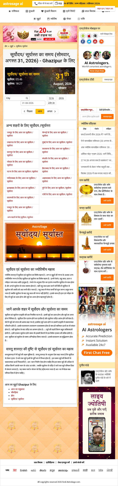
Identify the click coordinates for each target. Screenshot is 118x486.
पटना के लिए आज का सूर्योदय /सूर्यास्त (22, 171)
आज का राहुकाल (17, 389)
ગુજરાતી (75, 470)
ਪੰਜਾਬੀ (110, 470)
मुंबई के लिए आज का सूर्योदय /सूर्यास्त (57, 142)
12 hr (51, 98)
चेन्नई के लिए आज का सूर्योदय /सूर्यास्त (55, 134)
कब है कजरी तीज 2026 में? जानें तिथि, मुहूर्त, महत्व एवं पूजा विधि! (98, 134)
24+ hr (51, 102)
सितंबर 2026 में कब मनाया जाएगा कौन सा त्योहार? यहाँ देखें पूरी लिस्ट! (98, 173)
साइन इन (100, 8)
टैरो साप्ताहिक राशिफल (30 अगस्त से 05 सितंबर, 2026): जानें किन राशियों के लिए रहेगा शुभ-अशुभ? (98, 141)
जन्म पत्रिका (80, 3)
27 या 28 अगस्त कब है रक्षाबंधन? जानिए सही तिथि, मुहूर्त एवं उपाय (98, 160)
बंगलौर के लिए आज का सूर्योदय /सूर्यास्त (55, 160)
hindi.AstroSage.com (71, 482)
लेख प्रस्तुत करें (64, 462)
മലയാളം (63, 470)
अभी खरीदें (107, 200)
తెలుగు (43, 470)
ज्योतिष (52, 18)
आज (40, 111)
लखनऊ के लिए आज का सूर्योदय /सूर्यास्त (21, 144)
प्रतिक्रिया (50, 462)
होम (6, 46)
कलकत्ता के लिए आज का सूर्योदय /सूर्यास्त (56, 150)
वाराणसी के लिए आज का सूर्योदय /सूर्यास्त (20, 199)
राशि (81, 18)
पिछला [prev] (30, 111)
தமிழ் (33, 470)
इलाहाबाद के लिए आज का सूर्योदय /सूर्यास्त (21, 190)
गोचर (67, 18)
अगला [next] (50, 111)
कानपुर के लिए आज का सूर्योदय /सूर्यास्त (20, 154)
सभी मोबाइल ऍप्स (106, 34)
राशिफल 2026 (93, 3)
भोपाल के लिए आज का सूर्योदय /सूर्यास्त (20, 163)
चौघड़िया (14, 392)
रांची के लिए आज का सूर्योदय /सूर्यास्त (57, 194)
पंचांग (97, 129)
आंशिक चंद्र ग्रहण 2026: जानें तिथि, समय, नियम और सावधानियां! (98, 154)
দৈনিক (101, 470)
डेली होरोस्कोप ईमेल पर (107, 110)
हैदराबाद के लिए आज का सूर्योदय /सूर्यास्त (56, 170)
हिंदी (14, 470)
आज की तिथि (67, 3)
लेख (84, 129)
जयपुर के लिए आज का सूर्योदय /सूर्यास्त (20, 134)
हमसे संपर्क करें (78, 462)
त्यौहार (108, 129)
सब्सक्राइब (108, 79)
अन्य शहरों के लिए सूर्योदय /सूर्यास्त (20, 217)
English (23, 470)
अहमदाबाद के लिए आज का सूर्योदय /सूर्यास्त (57, 180)
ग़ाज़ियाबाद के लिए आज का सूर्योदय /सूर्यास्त (21, 180)
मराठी (85, 470)
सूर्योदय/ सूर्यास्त (17, 399)
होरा (12, 395)
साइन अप (109, 8)
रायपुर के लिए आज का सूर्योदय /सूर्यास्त (20, 209)
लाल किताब (38, 462)
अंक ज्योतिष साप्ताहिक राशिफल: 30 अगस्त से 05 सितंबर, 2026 (98, 147)
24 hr (61, 98)
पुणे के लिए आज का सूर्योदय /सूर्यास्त (56, 188)
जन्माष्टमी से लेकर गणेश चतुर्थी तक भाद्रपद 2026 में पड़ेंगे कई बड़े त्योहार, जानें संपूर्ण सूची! (98, 167)
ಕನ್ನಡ (52, 470)
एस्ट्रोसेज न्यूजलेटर (88, 110)
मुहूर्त (37, 18)
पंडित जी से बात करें (44, 4)
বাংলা (93, 470)
